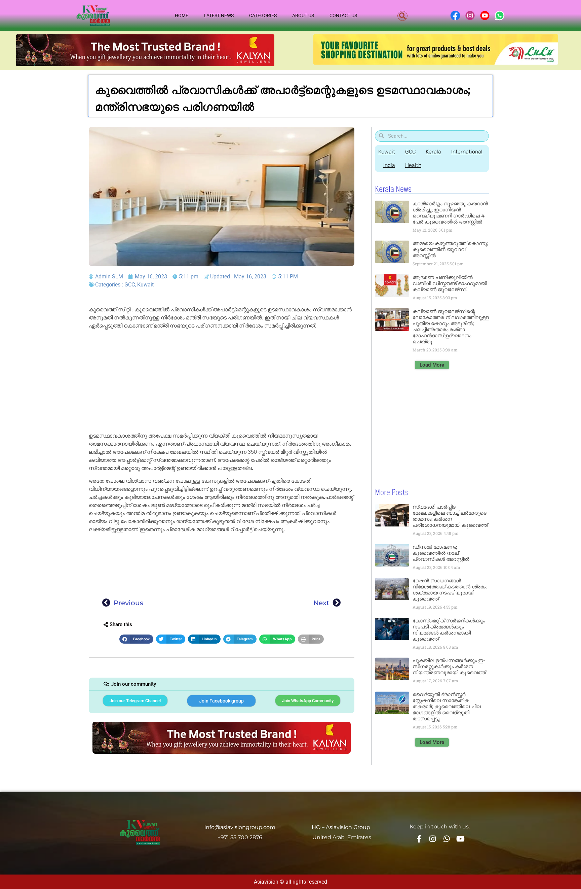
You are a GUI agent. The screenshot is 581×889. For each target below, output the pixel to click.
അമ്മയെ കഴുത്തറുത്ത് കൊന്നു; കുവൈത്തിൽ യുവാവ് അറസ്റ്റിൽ (450, 249)
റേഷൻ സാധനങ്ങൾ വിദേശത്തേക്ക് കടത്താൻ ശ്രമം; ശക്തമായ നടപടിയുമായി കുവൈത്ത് (450, 589)
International (466, 151)
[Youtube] (460, 838)
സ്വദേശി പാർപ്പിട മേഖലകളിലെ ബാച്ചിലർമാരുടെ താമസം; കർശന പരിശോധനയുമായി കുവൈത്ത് (450, 516)
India (389, 165)
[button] (402, 16)
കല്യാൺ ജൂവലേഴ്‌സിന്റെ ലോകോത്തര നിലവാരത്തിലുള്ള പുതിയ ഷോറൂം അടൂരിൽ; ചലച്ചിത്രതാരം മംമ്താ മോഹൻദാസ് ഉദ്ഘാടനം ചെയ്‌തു (451, 326)
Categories (263, 15)
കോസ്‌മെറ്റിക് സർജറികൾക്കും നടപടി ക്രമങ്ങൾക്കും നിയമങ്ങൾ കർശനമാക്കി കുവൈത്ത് (449, 629)
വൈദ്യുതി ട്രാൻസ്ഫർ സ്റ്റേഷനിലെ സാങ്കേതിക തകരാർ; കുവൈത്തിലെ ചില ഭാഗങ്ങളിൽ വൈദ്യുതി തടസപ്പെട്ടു (447, 706)
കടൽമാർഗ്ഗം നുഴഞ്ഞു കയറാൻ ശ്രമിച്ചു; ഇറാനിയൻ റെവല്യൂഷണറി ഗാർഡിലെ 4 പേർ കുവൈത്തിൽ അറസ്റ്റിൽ (450, 212)
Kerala (433, 151)
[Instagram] (432, 838)
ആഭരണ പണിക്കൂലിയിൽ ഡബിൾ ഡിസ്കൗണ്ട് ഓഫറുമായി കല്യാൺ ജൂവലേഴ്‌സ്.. (450, 283)
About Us (303, 15)
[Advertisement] (221, 382)
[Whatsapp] (446, 838)
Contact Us (343, 15)
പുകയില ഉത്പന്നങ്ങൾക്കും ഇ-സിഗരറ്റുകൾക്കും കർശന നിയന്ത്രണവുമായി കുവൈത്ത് (449, 666)
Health (413, 165)
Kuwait (145, 284)
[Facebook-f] (418, 838)
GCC (129, 284)
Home (181, 15)
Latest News (219, 15)
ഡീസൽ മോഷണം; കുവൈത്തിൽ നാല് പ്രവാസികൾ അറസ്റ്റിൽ (441, 553)
